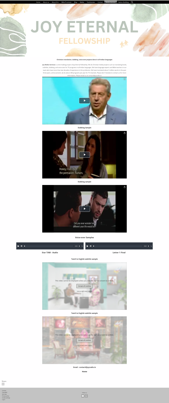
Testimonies (91, 2)
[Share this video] (124, 79)
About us (46, 2)
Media (82, 2)
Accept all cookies (84, 286)
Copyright (4, 392)
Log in (3, 399)
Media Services (111, 2)
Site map (4, 394)
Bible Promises (66, 2)
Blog (75, 2)
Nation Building (123, 2)
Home (38, 2)
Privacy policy (5, 396)
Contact (100, 2)
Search (132, 2)
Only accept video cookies (84, 291)
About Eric (55, 2)
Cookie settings (6, 398)
